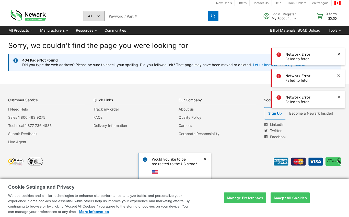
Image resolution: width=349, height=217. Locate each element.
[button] (20, 30)
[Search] (213, 16)
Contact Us (260, 3)
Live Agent (17, 142)
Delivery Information (110, 125)
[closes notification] (339, 33)
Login (276, 14)
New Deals (224, 3)
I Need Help (18, 109)
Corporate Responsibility (199, 133)
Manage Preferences (245, 198)
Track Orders (296, 3)
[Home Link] (27, 16)
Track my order (106, 109)
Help (278, 3)
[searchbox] (156, 16)
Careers (185, 125)
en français (320, 3)
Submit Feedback (23, 133)
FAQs (98, 117)
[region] (174, 198)
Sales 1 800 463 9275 (26, 117)
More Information (94, 212)
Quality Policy (190, 117)
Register (289, 14)
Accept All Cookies (290, 198)
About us (186, 109)
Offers (242, 3)
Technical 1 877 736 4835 (30, 125)
